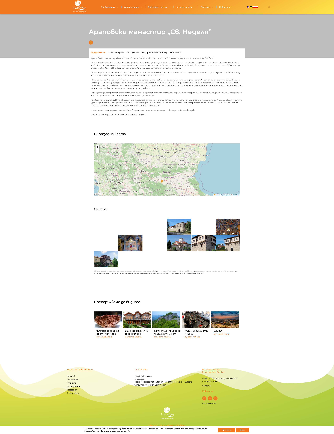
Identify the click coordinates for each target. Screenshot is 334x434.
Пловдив (218, 331)
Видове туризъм (158, 7)
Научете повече (104, 337)
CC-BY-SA (236, 195)
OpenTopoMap (226, 195)
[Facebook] (204, 398)
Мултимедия (184, 7)
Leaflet (217, 195)
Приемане (226, 430)
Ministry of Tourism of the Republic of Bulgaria (167, 426)
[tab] (98, 52)
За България (108, 7)
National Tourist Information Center (213, 370)
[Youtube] (210, 398)
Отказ (242, 430)
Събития (224, 7)
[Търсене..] (269, 7)
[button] (91, 42)
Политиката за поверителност (114, 431)
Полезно (205, 7)
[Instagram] (215, 398)
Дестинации (131, 7)
